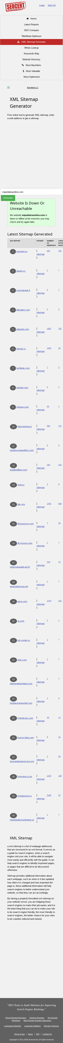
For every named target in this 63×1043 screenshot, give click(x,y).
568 (60, 504)
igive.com (22, 601)
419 (48, 562)
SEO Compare (31, 30)
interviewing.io (25, 426)
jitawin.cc (21, 271)
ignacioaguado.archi (20, 567)
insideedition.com (18, 469)
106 (60, 329)
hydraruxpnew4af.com (21, 703)
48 (59, 348)
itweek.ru (21, 348)
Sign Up (52, 5)
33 (48, 717)
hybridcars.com (25, 718)
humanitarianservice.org (22, 761)
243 (60, 465)
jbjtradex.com (23, 310)
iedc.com (22, 660)
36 (59, 523)
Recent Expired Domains (16, 1018)
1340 (49, 776)
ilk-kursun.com (25, 543)
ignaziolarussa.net (19, 586)
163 (60, 251)
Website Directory (31, 59)
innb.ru (21, 484)
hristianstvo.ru (25, 796)
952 (48, 251)
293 (48, 465)
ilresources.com (26, 523)
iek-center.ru (24, 640)
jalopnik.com (23, 329)
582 (48, 426)
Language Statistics (32, 1026)
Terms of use (19, 1034)
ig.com (21, 621)
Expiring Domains (37, 1018)
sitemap (40, 254)
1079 (49, 601)
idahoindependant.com (21, 683)
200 (60, 601)
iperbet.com (22, 387)
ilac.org (21, 504)
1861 (49, 329)
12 (59, 717)
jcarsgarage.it (23, 290)
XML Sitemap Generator (33, 42)
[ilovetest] (31, 87)
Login (42, 5)
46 (48, 406)
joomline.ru (22, 251)
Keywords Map (31, 53)
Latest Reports (31, 24)
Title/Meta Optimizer (31, 36)
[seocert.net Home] (15, 6)
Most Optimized (31, 77)
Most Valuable (32, 71)
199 (60, 776)
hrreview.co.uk (25, 776)
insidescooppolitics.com (22, 450)
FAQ (37, 1034)
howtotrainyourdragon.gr (22, 819)
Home (33, 18)
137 (60, 426)
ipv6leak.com (23, 368)
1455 (49, 504)
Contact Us (47, 1034)
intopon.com (23, 407)
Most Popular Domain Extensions (37, 1021)
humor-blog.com (26, 737)
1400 (49, 348)
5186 (49, 795)
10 (59, 562)
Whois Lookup (31, 47)
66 (59, 756)
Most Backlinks (32, 65)
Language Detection (12, 1026)
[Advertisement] (31, 155)
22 (59, 737)
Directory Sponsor (51, 1026)
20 (59, 795)
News (30, 1034)
